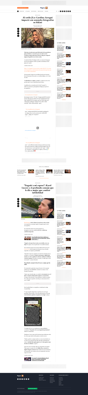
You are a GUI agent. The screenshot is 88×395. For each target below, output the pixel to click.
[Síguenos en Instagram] (62, 11)
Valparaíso (61, 377)
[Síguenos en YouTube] (66, 11)
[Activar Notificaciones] (58, 11)
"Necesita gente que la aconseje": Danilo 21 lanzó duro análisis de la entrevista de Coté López (61, 56)
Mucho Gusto (26, 249)
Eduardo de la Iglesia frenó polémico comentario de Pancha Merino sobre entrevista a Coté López (61, 64)
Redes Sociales (40, 11)
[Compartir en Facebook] (18, 29)
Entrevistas (22, 11)
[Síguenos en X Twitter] (60, 11)
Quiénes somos (41, 377)
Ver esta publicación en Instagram (31, 94)
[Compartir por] (18, 36)
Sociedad (46, 11)
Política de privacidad (20, 388)
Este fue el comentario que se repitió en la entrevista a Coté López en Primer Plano (61, 89)
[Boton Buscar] (56, 11)
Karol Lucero (27, 222)
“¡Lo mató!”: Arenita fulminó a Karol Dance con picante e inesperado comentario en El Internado (40, 359)
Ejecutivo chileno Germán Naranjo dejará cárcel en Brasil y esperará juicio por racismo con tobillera (59, 171)
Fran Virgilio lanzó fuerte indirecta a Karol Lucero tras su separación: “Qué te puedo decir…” (41, 238)
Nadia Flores (40, 25)
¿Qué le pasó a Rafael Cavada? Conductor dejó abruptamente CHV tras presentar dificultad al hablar (60, 48)
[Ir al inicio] (18, 11)
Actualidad (28, 11)
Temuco (60, 381)
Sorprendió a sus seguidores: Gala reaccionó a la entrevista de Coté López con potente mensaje (60, 73)
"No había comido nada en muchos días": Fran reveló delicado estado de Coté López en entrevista (61, 96)
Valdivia (60, 382)
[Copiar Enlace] (18, 34)
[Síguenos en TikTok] (68, 11)
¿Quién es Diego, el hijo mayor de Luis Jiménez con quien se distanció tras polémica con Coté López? (61, 81)
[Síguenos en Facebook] (64, 11)
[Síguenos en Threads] (70, 11)
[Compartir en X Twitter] (18, 31)
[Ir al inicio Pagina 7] (44, 8)
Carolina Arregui (36, 152)
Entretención (33, 11)
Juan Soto (40, 195)
